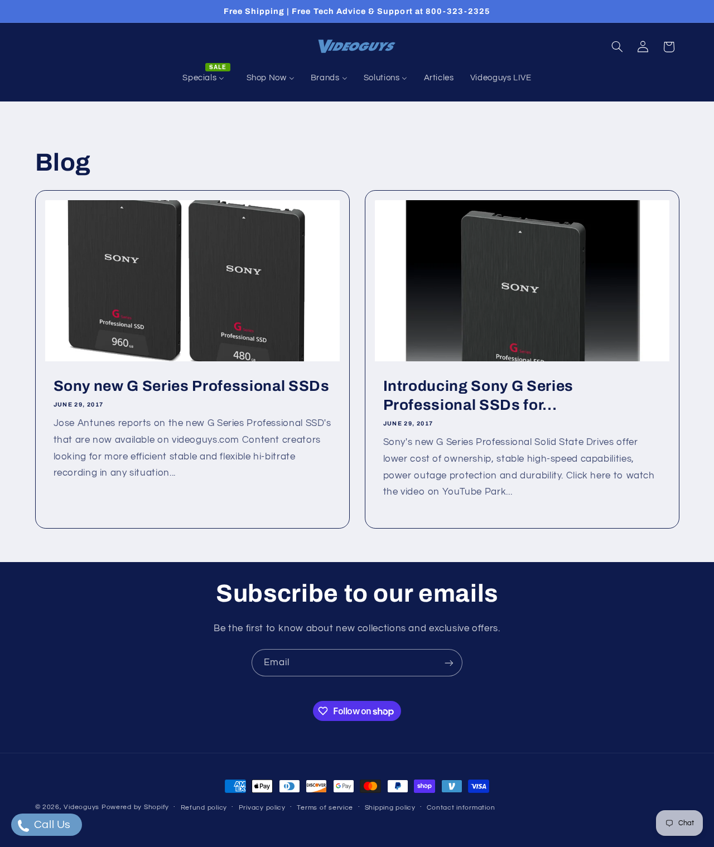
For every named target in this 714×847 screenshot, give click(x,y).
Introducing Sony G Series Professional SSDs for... (478, 395)
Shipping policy (390, 808)
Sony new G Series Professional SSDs (191, 386)
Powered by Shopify (135, 807)
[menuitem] (206, 78)
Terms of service (325, 808)
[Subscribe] (449, 662)
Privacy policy (262, 808)
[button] (617, 47)
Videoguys (81, 807)
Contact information (461, 808)
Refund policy (204, 808)
